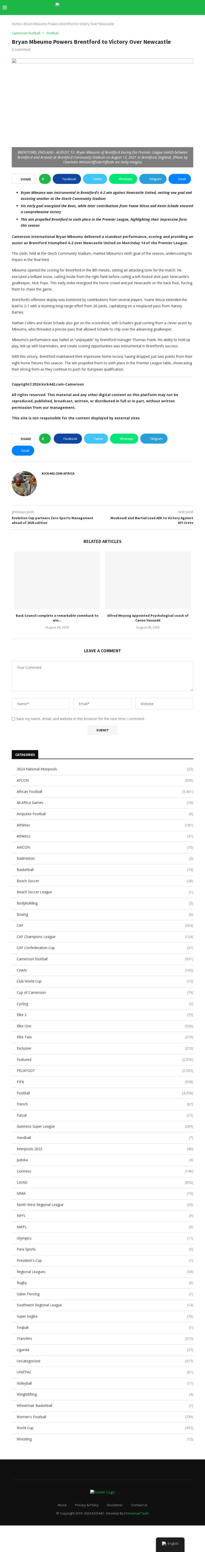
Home (16, 24)
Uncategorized (105, 1361)
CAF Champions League (105, 936)
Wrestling (105, 1439)
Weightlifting (105, 1394)
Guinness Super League (105, 1126)
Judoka (105, 1159)
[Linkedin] (166, 7)
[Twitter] (155, 7)
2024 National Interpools (105, 769)
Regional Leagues (105, 1271)
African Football (105, 791)
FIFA (105, 1081)
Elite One (105, 1026)
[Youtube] (171, 7)
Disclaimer (115, 1505)
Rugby (105, 1282)
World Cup (105, 1427)
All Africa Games (105, 802)
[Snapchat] (181, 7)
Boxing (105, 914)
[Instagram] (161, 7)
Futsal (105, 1115)
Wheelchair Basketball (105, 1405)
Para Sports (105, 1249)
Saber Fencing (105, 1294)
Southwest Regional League (105, 1305)
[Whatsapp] (187, 7)
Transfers (105, 1338)
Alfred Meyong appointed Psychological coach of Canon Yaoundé (147, 618)
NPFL (105, 1215)
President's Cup (105, 1260)
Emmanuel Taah (136, 1513)
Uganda (105, 1349)
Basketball (105, 869)
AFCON (105, 780)
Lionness (105, 1171)
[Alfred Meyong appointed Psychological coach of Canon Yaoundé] (148, 580)
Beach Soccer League (105, 891)
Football (105, 1093)
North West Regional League (105, 1204)
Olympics (105, 1238)
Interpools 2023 (105, 1148)
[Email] (176, 7)
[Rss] (192, 7)
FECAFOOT (105, 1070)
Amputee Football (105, 813)
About (62, 1505)
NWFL (105, 1226)
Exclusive (105, 1048)
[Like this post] (46, 179)
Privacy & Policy (86, 1505)
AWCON (105, 847)
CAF (105, 925)
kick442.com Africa (58, 473)
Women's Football (105, 1416)
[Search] (200, 7)
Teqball (105, 1327)
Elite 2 (105, 1014)
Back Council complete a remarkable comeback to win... (57, 618)
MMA (105, 1193)
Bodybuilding (105, 903)
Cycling (105, 1003)
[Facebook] (150, 7)
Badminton (105, 858)
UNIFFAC (105, 1372)
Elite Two (105, 1037)
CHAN (105, 970)
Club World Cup (105, 981)
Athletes (105, 825)
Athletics (105, 836)
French (105, 1104)
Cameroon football (105, 959)
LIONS (105, 1182)
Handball (105, 1137)
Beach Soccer (105, 880)
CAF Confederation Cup (105, 947)
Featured (105, 1059)
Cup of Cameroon (105, 992)
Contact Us (139, 1505)
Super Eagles (105, 1316)
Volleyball (105, 1383)
